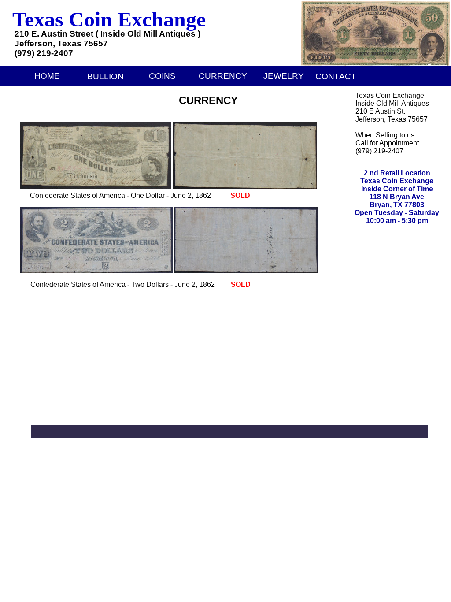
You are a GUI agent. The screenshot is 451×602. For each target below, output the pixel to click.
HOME (47, 76)
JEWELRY (283, 76)
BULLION (105, 76)
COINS (162, 76)
